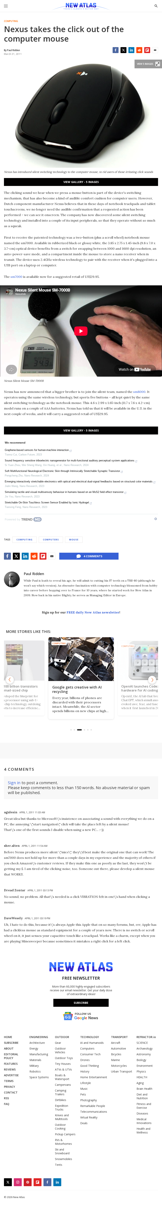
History (84, 1071)
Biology (141, 1060)
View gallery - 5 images (81, 182)
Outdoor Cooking (60, 1126)
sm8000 (139, 392)
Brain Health (144, 1089)
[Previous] (10, 680)
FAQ (6, 1104)
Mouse (73, 539)
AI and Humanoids (92, 1043)
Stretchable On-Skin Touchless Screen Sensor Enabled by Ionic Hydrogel (47, 502)
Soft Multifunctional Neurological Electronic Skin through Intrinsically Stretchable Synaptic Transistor (62, 471)
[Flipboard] (147, 50)
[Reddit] (139, 50)
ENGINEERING (38, 1037)
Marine (115, 1060)
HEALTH (142, 1077)
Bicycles (116, 1054)
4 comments (93, 556)
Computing (11, 21)
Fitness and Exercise (144, 1106)
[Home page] (81, 7)
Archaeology (145, 1048)
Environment (145, 1066)
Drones (85, 1060)
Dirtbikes (60, 1100)
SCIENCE (142, 1043)
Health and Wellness (143, 1130)
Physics (141, 1071)
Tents (58, 1165)
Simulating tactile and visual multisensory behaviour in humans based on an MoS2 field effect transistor (64, 492)
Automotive (118, 1048)
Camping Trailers (60, 1092)
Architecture (37, 1043)
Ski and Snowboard (62, 1151)
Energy (33, 1048)
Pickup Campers (65, 1134)
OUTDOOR (62, 1037)
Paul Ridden (34, 573)
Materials (35, 1060)
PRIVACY (9, 1087)
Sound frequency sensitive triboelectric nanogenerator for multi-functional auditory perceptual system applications (69, 460)
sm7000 (16, 277)
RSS (6, 1098)
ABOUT (9, 1048)
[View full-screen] (157, 64)
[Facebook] (116, 50)
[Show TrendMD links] (155, 518)
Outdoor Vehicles (60, 1050)
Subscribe (81, 1003)
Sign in (14, 782)
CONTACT (11, 1092)
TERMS (8, 1081)
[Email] (155, 50)
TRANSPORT (119, 1037)
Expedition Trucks (61, 1107)
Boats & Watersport (62, 1077)
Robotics (35, 1071)
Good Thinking (89, 1066)
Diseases (142, 1113)
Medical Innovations (144, 1121)
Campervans (63, 1085)
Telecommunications (93, 1111)
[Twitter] (123, 50)
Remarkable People (92, 1106)
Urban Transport (121, 1071)
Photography (88, 1100)
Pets (83, 1094)
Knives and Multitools (62, 1117)
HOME (8, 1037)
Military (34, 1066)
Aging (140, 1083)
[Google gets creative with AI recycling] (81, 659)
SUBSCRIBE (11, 1043)
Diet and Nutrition (142, 1096)
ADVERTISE (11, 1075)
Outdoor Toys (64, 1058)
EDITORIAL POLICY (11, 1056)
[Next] (152, 680)
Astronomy (144, 1054)
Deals (84, 1123)
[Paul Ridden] (12, 579)
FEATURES (11, 1064)
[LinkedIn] (131, 50)
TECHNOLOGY (89, 1037)
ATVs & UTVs (63, 1069)
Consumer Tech (90, 1054)
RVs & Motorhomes (63, 1142)
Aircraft (115, 1043)
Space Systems (39, 1077)
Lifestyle (85, 1083)
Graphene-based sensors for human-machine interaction (37, 450)
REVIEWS (10, 1069)
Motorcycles (119, 1066)
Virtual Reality (88, 1117)
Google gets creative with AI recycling (77, 689)
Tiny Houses (63, 1064)
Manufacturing (38, 1054)
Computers (51, 539)
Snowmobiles (63, 1159)
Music (84, 1089)
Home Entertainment (93, 1077)
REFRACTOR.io (146, 1037)
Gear (58, 1043)
